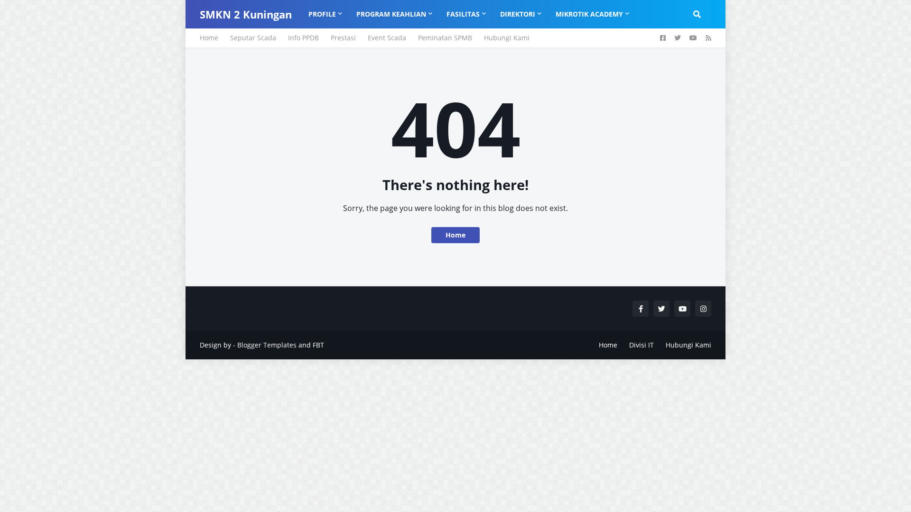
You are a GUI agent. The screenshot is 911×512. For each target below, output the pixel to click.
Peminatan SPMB (445, 37)
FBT (318, 344)
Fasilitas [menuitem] (463, 13)
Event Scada (387, 37)
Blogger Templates (267, 344)
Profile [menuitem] (322, 13)
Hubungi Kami (507, 37)
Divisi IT (641, 344)
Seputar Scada (253, 37)
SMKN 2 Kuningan (246, 14)
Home (209, 37)
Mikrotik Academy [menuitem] (589, 13)
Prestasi (343, 37)
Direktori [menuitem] (517, 13)
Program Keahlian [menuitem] (391, 13)
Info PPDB (303, 37)
